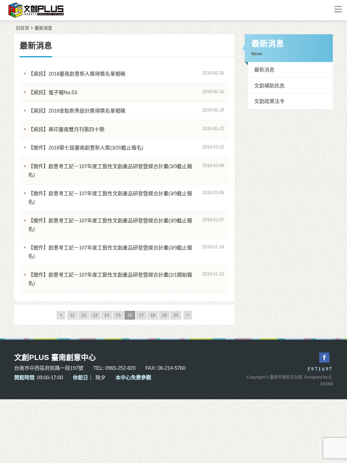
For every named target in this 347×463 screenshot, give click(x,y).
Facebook (324, 358)
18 (152, 315)
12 (83, 315)
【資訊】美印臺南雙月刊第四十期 (66, 129)
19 (164, 315)
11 (72, 315)
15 (118, 315)
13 (95, 315)
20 (176, 315)
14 (106, 315)
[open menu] (338, 9)
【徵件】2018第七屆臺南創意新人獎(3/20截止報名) (85, 147)
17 (141, 315)
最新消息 (264, 70)
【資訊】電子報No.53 (52, 92)
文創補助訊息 (269, 85)
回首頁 (22, 28)
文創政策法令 (269, 101)
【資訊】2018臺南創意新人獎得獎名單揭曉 (76, 74)
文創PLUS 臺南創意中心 (163, 10)
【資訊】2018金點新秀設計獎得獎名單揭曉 (76, 111)
